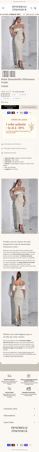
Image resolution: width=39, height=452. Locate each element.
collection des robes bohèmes (14, 356)
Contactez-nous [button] (10, 408)
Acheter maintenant (29, 107)
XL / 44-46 (16, 98)
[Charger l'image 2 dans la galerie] (12, 74)
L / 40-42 (6, 98)
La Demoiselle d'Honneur (22, 450)
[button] (3, 8)
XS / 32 (5, 95)
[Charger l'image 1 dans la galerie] (5, 74)
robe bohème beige (25, 352)
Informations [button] (9, 415)
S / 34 (13, 95)
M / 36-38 (23, 95)
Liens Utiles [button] (9, 422)
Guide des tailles (19, 91)
